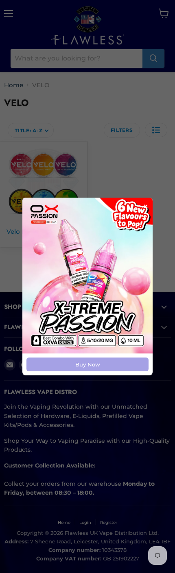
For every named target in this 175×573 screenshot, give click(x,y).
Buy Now (87, 364)
